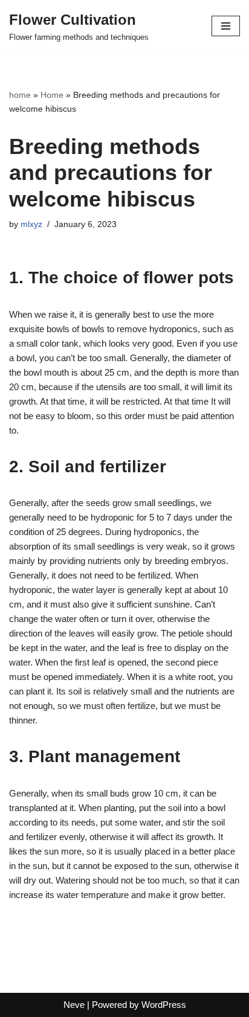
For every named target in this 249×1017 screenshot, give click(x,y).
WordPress (163, 1004)
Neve (74, 1004)
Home (51, 95)
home (20, 95)
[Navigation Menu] (226, 26)
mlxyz (31, 224)
